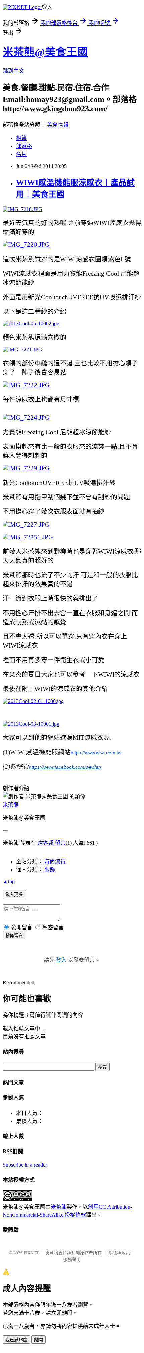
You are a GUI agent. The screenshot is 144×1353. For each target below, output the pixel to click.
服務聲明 (72, 1259)
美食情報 (57, 125)
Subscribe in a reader (25, 1165)
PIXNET (31, 1252)
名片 (21, 154)
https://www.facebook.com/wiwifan (65, 767)
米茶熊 (11, 804)
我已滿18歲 (16, 1339)
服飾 (49, 869)
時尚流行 (55, 861)
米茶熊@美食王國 (45, 52)
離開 (38, 1339)
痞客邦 (46, 843)
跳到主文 (13, 71)
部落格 (24, 146)
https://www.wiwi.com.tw (96, 752)
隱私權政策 (119, 1252)
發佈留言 (14, 935)
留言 (60, 843)
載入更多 (14, 894)
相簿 (21, 138)
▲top (9, 881)
